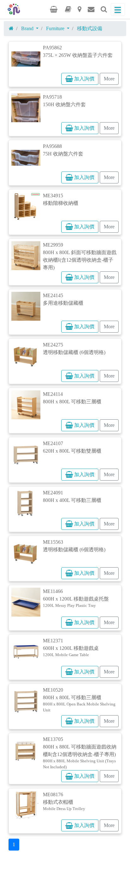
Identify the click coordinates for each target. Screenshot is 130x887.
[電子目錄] (68, 9)
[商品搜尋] (103, 9)
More (109, 78)
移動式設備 (89, 28)
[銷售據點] (79, 9)
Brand (28, 28)
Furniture (56, 28)
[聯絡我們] (91, 9)
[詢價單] (53, 9)
